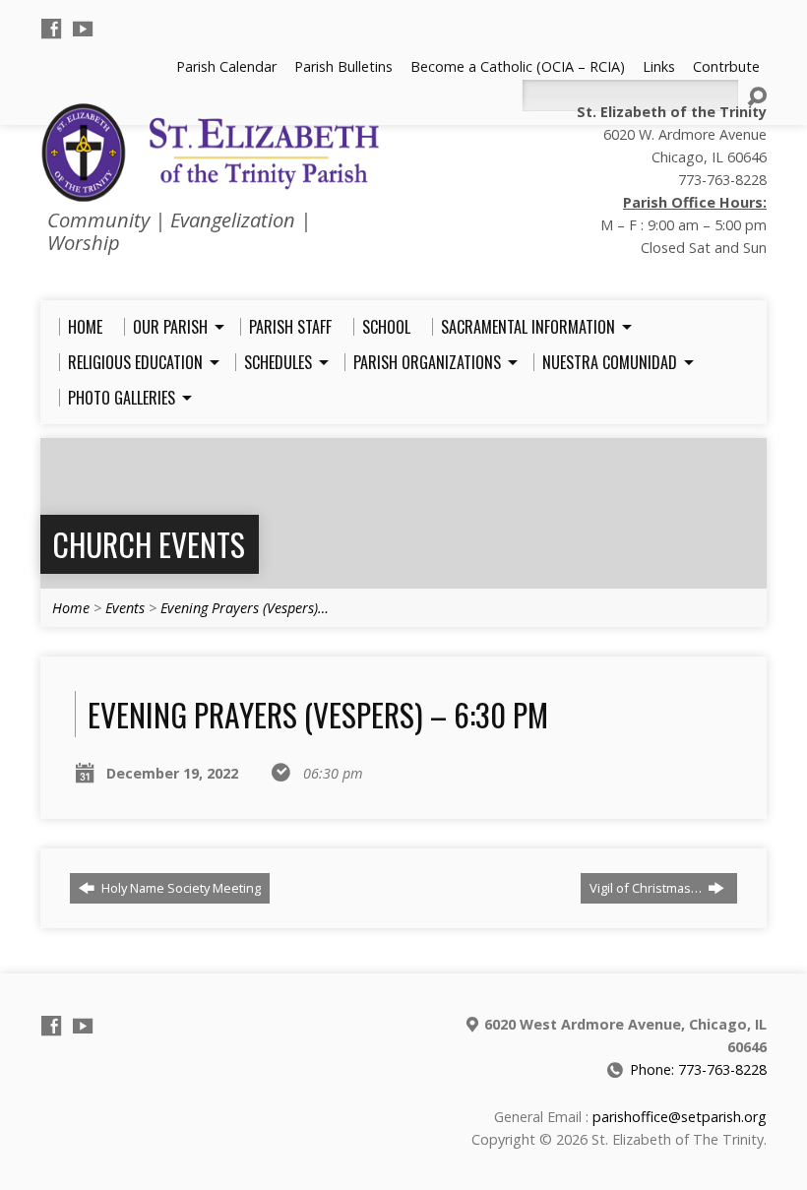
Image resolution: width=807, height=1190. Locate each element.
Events (125, 607)
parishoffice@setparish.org (679, 1116)
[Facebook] (51, 28)
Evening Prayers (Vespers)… (244, 607)
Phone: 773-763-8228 (698, 1069)
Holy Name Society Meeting (179, 888)
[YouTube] (83, 28)
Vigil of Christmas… (647, 888)
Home (71, 607)
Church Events (148, 544)
